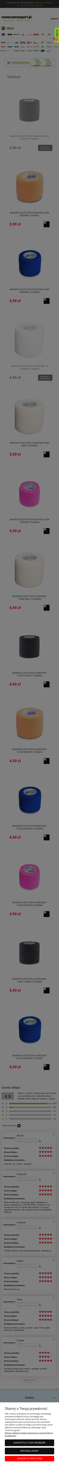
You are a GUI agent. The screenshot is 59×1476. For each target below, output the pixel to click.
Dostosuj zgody (29, 1451)
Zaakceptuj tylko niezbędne (29, 1443)
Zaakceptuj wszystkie (29, 1458)
